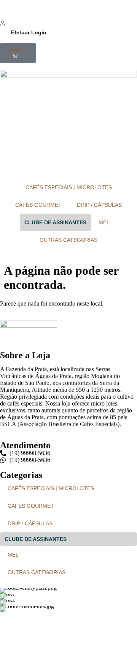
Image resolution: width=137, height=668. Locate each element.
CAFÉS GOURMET (38, 205)
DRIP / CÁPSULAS (99, 205)
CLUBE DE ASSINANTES (55, 222)
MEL (104, 222)
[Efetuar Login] (2, 23)
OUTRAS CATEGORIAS (68, 240)
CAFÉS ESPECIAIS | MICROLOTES (68, 187)
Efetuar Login (28, 32)
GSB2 (90, 641)
